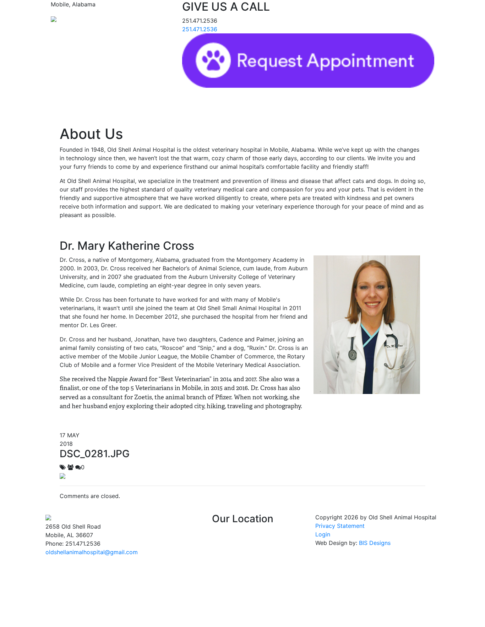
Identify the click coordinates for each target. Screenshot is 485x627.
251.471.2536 (199, 29)
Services (123, 104)
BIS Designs (375, 542)
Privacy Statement (340, 525)
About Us (93, 104)
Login (322, 534)
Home (67, 104)
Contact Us (236, 104)
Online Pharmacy (162, 104)
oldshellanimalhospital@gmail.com (91, 552)
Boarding (203, 104)
